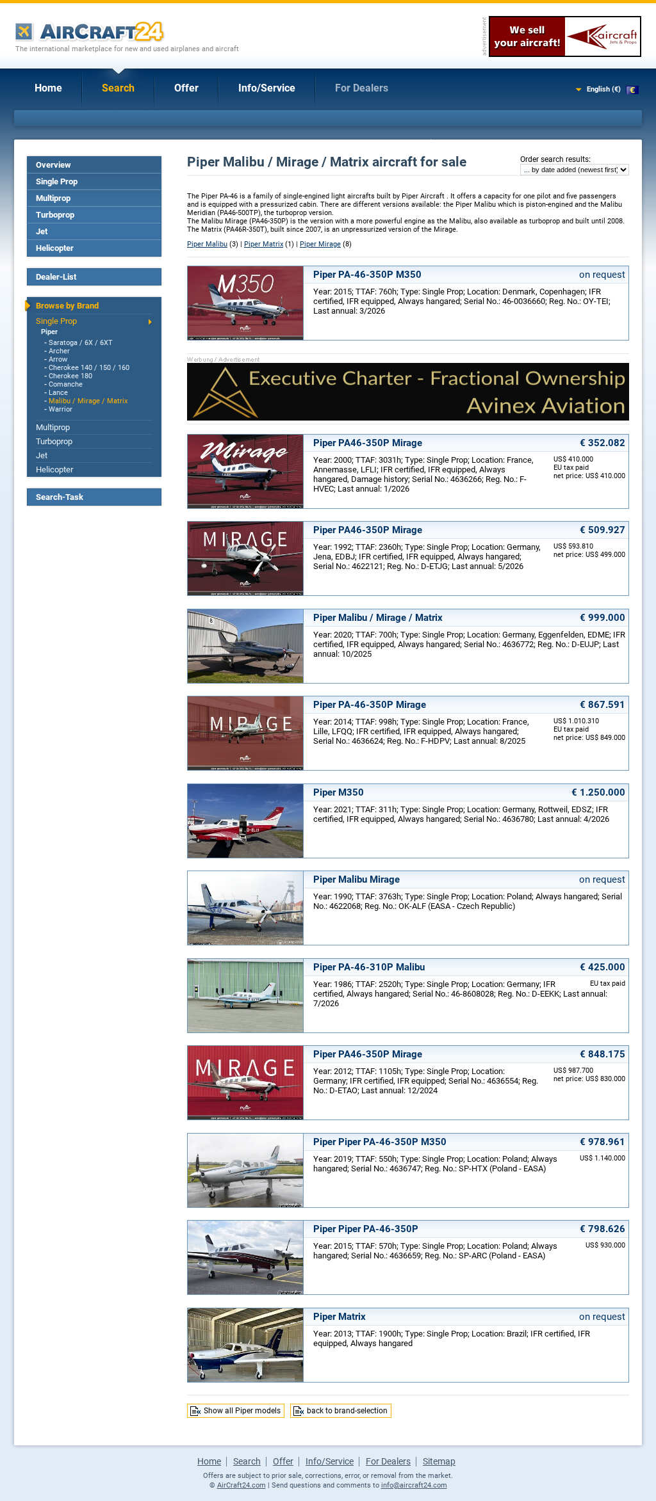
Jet (41, 231)
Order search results (554, 159)
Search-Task (59, 497)
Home (48, 88)
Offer (186, 88)
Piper (49, 332)
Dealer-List (56, 277)
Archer (59, 351)
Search (118, 88)
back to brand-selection (347, 1410)
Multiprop (53, 198)
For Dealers (361, 88)
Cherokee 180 (70, 376)
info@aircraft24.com (414, 1485)
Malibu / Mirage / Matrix (88, 401)
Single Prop (57, 181)
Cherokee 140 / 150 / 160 (89, 368)
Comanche (66, 384)
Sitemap (439, 1461)
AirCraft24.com (241, 1485)
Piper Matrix (263, 244)
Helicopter (55, 248)
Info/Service (266, 88)
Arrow (58, 359)
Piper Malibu (207, 244)
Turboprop (55, 215)
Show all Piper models (242, 1410)
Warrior (60, 409)
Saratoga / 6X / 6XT (81, 343)
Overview (53, 165)
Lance (58, 393)
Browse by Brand (67, 305)
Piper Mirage (320, 244)
